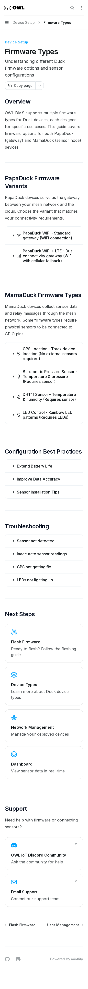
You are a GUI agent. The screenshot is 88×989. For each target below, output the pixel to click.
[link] (44, 643)
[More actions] (81, 7)
